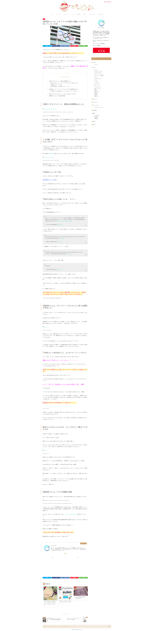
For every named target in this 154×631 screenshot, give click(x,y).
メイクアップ (97, 87)
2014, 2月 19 (60, 224)
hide (68, 76)
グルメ (73, 14)
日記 (94, 121)
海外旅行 (96, 118)
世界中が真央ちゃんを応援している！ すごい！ (61, 86)
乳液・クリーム (98, 88)
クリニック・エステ (99, 74)
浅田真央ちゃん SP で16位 (56, 84)
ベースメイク (97, 82)
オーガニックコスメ (99, 71)
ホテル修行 (97, 115)
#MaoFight (57, 220)
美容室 (96, 93)
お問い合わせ (100, 14)
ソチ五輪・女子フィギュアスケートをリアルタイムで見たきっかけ (63, 83)
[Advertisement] (53, 566)
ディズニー (95, 102)
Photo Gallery (92, 14)
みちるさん (74, 514)
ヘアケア (96, 81)
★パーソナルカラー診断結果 (99, 43)
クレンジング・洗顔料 (99, 75)
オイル (96, 69)
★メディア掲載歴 (96, 45)
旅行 (94, 113)
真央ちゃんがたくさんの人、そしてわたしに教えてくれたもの (62, 94)
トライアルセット (98, 78)
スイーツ (96, 64)
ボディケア (97, 84)
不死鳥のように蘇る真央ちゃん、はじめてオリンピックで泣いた (64, 91)
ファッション (58, 14)
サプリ (96, 77)
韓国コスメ (97, 96)
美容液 (96, 94)
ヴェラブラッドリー (99, 107)
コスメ (52, 14)
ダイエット (66, 14)
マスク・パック (98, 85)
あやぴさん (51, 153)
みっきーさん (68, 514)
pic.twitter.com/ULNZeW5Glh (66, 220)
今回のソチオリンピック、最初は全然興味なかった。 (60, 81)
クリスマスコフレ (98, 72)
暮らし (85, 14)
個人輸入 (79, 14)
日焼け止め (97, 91)
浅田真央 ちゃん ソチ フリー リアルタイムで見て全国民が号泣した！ (64, 89)
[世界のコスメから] (77, 12)
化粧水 (96, 90)
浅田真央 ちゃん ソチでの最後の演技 (57, 95)
